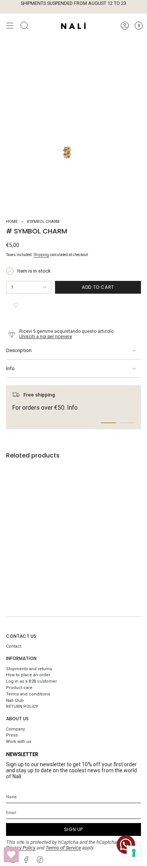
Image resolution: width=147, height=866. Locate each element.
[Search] (24, 25)
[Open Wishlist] (11, 854)
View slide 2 (127, 422)
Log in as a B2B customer (31, 681)
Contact (13, 646)
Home (12, 222)
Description (19, 350)
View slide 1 (108, 422)
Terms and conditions (28, 694)
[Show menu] (9, 25)
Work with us (18, 741)
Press (12, 735)
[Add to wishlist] (16, 305)
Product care (19, 687)
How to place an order (28, 674)
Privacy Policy (20, 848)
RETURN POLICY (22, 706)
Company (15, 729)
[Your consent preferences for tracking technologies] (134, 853)
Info (10, 368)
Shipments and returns (29, 668)
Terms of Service (63, 848)
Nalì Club (15, 700)
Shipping (41, 255)
